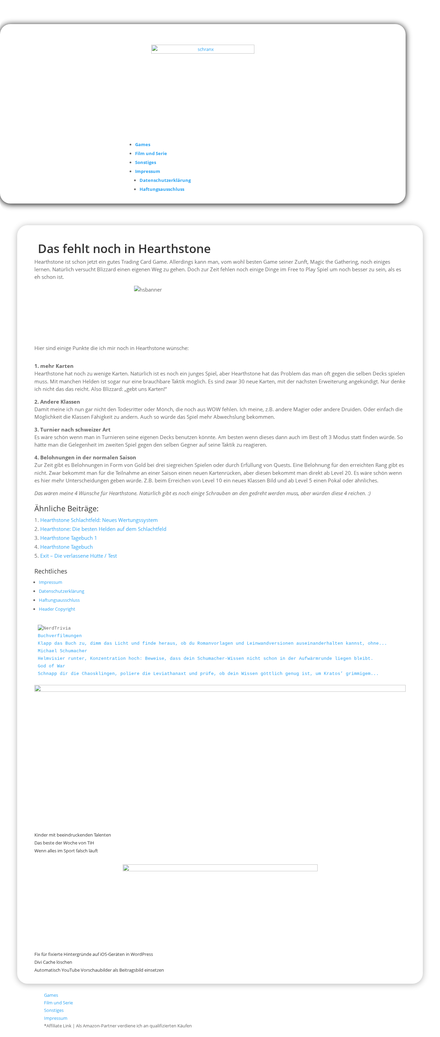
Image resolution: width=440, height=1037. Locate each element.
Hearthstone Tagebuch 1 (68, 537)
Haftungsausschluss (162, 189)
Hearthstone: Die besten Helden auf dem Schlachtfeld (103, 528)
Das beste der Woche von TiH (64, 843)
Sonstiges (145, 162)
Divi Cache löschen (53, 962)
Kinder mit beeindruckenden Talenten (72, 835)
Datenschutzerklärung (165, 180)
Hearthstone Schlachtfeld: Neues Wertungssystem (99, 519)
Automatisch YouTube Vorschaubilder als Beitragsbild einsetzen (99, 970)
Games (142, 144)
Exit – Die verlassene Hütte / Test (78, 555)
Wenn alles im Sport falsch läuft (66, 851)
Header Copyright (57, 609)
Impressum (147, 171)
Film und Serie (151, 153)
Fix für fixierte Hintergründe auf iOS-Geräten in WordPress (93, 954)
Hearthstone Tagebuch (66, 546)
